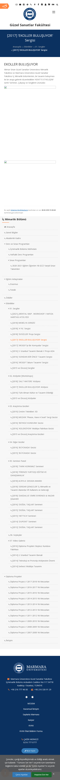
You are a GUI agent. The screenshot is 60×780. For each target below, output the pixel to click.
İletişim (9, 640)
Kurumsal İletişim (31, 709)
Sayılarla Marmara (31, 714)
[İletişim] (31, 4)
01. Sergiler (40, 46)
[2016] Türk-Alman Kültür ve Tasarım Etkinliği (32, 392)
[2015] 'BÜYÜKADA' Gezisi (24, 453)
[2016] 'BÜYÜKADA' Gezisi (24, 447)
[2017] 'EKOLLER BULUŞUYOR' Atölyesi (30, 387)
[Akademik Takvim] (23, 4)
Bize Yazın (30, 750)
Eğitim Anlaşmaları (14, 279)
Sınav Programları (17, 260)
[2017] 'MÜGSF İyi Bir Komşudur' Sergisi (30, 345)
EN (53, 4)
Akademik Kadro (13, 238)
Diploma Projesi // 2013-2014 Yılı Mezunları (29, 604)
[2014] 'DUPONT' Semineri (24, 521)
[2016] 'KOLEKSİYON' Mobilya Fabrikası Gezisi (33, 428)
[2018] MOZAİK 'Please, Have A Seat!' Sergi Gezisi (34, 417)
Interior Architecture (19, 210)
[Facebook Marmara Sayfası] (38, 4)
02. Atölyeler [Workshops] (21, 376)
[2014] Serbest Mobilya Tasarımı (27, 566)
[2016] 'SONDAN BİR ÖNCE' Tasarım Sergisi (32, 356)
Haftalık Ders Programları (21, 254)
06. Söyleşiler (16, 535)
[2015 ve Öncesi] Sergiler (23, 368)
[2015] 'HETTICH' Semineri (24, 516)
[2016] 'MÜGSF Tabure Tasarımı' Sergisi (30, 362)
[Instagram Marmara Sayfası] (41, 4)
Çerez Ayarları (22, 774)
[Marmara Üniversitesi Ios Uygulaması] (32, 697)
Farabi (13, 289)
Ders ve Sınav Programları (17, 244)
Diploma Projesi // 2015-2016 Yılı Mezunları (29, 593)
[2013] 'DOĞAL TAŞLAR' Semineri (27, 527)
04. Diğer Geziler (17, 442)
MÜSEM (31, 703)
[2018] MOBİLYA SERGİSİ (23, 322)
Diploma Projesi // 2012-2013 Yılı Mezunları (29, 610)
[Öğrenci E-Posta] (16, 4)
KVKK (31, 725)
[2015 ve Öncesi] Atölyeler (24, 398)
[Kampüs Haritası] (34, 4)
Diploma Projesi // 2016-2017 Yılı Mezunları (29, 587)
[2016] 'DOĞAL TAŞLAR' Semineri (27, 504)
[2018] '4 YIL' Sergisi (21, 328)
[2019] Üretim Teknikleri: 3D (25, 411)
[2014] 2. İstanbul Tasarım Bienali (27, 555)
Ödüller (8, 297)
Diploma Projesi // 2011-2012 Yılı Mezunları (29, 615)
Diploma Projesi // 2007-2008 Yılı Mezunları (29, 632)
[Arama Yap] (57, 5)
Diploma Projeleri (13, 576)
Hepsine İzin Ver (41, 774)
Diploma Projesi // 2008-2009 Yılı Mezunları (29, 626)
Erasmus (14, 284)
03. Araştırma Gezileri (19, 406)
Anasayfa (17, 46)
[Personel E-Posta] (20, 4)
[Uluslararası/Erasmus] (27, 4)
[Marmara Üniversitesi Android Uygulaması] (26, 697)
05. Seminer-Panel (17, 461)
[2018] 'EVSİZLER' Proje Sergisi (26, 334)
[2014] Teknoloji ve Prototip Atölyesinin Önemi (33, 560)
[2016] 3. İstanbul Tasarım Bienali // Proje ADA (33, 351)
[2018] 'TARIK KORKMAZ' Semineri (28, 466)
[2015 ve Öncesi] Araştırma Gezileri (28, 434)
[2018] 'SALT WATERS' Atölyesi (26, 381)
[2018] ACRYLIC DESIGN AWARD (27, 481)
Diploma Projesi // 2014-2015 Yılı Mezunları (29, 598)
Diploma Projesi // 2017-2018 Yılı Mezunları (29, 581)
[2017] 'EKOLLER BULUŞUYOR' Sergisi (29, 339)
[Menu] (54, 11)
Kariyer (31, 720)
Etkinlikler (28, 46)
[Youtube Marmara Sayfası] (45, 4)
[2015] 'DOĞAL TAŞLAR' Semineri (27, 510)
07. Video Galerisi (17, 540)
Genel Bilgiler (11, 232)
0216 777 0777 (30, 742)
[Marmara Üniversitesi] (30, 14)
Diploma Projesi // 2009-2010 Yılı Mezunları (29, 621)
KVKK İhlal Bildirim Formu (31, 731)
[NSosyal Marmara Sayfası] (49, 4)
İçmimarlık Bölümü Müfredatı (23, 249)
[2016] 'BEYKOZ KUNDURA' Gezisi (27, 423)
